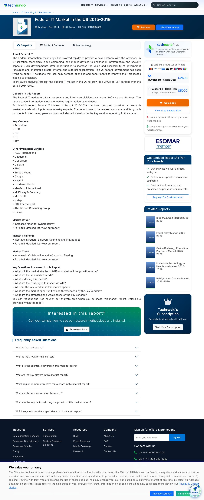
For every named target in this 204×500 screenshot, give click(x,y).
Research (78, 451)
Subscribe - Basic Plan (164, 88)
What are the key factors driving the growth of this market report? (53, 402)
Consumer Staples (22, 446)
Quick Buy (170, 102)
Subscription (50, 436)
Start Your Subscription (168, 327)
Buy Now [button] (145, 27)
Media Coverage (82, 446)
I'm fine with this (187, 493)
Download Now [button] (78, 329)
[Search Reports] (154, 5)
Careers (108, 446)
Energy (16, 451)
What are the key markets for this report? (39, 393)
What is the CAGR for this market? (35, 356)
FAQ (106, 441)
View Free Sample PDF (168, 110)
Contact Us (110, 451)
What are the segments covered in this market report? (46, 365)
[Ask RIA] (195, 491)
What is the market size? (29, 347)
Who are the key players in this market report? (42, 374)
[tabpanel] (77, 178)
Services (100, 4)
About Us (109, 436)
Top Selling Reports (120, 4)
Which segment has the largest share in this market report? (49, 411)
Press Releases (81, 441)
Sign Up (177, 437)
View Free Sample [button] (170, 27)
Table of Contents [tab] (54, 45)
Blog (75, 436)
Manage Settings (162, 493)
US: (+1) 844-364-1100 (151, 452)
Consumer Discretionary (26, 441)
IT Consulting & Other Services (36, 12)
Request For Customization (168, 197)
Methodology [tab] (84, 45)
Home (15, 12)
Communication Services (26, 436)
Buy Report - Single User (162, 79)
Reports (85, 4)
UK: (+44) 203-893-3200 (152, 458)
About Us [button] (139, 4)
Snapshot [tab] (26, 45)
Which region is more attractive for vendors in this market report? (53, 383)
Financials (18, 456)
